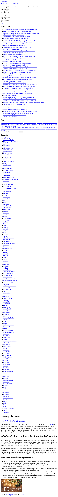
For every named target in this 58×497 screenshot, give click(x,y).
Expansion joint (6, 145)
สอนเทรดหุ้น (6, 312)
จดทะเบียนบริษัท (7, 186)
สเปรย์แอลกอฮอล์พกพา (9, 332)
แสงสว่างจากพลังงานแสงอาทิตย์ (29, 129)
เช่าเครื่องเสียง (6, 364)
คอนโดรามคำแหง (8, 175)
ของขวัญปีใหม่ (7, 165)
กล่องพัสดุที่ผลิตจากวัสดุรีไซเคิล (11, 59)
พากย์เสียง (5, 255)
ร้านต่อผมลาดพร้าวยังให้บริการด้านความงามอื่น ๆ (15, 54)
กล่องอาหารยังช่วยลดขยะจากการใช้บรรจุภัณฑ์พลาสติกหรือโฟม (19, 56)
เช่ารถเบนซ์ (6, 362)
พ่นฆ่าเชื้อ (5, 254)
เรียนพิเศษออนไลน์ (8, 380)
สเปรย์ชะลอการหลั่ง (8, 330)
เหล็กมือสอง (6, 392)
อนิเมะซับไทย (6, 342)
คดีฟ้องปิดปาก (6, 172)
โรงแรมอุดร (6, 405)
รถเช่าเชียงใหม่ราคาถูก (9, 271)
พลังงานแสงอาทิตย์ (9, 127)
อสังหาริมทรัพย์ (7, 346)
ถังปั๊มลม (5, 211)
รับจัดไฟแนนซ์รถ (7, 277)
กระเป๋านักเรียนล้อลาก (8, 161)
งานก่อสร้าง (6, 181)
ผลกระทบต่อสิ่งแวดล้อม (34, 124)
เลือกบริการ (9, 129)
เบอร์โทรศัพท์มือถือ (8, 371)
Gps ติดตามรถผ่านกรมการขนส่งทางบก (13, 147)
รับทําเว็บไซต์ (6, 287)
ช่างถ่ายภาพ (6, 197)
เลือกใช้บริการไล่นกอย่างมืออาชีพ (11, 49)
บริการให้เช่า (6, 239)
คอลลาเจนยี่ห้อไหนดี (8, 177)
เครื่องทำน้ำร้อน (35, 127)
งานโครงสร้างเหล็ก (8, 184)
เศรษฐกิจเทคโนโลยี (8, 383)
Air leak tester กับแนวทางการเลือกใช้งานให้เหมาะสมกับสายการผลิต (20, 29)
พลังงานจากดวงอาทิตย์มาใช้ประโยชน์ (51, 124)
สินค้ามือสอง (6, 323)
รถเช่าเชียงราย (7, 270)
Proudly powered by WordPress (8, 495)
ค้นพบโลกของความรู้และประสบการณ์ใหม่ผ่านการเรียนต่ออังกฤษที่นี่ (20, 111)
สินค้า (4, 321)
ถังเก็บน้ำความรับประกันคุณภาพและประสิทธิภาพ (15, 91)
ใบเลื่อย (5, 406)
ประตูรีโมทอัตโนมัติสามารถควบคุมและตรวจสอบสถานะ (17, 47)
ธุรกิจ (4, 232)
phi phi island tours (7, 153)
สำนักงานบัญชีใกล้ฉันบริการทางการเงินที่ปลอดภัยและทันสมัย (18, 97)
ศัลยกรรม (5, 305)
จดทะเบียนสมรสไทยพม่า (9, 188)
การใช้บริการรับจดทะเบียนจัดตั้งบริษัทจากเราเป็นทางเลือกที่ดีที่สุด (19, 70)
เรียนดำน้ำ (6, 374)
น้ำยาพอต (5, 234)
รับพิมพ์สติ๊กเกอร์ (7, 289)
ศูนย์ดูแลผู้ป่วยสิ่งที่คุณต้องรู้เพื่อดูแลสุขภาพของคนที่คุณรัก (17, 79)
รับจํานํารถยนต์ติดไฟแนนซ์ (10, 280)
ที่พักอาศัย (5, 227)
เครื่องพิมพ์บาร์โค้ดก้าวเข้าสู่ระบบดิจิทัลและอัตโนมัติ (16, 38)
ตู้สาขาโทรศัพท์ (7, 209)
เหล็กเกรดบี (6, 394)
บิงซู (18, 124)
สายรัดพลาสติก (7, 316)
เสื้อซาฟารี (6, 385)
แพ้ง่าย (5, 401)
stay (1, 123)
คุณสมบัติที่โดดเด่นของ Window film (12, 61)
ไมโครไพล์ (6, 412)
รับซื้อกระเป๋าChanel (8, 282)
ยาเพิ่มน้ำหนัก (6, 264)
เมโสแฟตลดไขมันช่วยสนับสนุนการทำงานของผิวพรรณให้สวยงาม (19, 99)
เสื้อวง (5, 390)
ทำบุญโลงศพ (6, 220)
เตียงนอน (5, 366)
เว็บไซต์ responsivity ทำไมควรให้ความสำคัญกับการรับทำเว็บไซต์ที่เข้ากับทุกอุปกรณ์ (23, 102)
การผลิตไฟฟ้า (11, 123)
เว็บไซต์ (12, 129)
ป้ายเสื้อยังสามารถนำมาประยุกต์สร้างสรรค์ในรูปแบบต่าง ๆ (17, 42)
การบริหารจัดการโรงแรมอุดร (10, 95)
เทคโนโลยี (6, 367)
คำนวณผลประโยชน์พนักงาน (10, 179)
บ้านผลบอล (6, 245)
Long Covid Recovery (8, 149)
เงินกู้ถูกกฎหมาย (7, 357)
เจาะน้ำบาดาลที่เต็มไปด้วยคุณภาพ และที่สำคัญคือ (15, 106)
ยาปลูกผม (5, 262)
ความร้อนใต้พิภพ (39, 123)
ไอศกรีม (3, 130)
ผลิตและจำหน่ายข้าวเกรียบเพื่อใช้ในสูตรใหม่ (14, 45)
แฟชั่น (4, 403)
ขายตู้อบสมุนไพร (7, 168)
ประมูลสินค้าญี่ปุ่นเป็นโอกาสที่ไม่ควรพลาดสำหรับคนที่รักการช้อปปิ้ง (20, 84)
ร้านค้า (5, 291)
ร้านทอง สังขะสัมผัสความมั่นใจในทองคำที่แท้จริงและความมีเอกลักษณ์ (20, 100)
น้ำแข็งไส (16, 124)
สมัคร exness (6, 307)
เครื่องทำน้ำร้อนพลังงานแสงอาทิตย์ (44, 127)
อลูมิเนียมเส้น (6, 344)
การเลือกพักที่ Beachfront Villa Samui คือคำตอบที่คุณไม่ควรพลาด (19, 51)
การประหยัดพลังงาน (5, 123)
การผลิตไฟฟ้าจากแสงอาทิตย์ (18, 123)
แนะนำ (5, 399)
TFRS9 (5, 158)
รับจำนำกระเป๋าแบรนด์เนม (10, 278)
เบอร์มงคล (6, 369)
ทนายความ (6, 213)
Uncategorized (6, 160)
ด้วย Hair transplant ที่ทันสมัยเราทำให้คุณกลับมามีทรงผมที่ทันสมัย (19, 86)
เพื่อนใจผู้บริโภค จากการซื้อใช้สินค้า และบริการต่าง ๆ (14, 3)
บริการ (5, 236)
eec (4, 144)
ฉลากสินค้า (6, 193)
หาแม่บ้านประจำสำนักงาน (9, 341)
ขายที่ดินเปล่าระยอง (8, 170)
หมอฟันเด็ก (6, 334)
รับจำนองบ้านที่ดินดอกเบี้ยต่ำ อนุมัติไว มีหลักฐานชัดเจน (17, 63)
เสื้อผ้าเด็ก (5, 389)
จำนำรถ (5, 190)
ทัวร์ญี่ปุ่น (5, 216)
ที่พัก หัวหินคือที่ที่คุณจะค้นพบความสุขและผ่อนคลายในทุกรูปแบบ (19, 77)
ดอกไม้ (5, 200)
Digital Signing (6, 142)
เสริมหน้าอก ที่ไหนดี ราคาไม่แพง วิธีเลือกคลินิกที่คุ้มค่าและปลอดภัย (20, 67)
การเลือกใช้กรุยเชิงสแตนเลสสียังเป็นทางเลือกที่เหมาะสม (17, 72)
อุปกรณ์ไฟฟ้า (6, 353)
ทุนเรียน (5, 230)
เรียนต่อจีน (6, 376)
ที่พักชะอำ (5, 225)
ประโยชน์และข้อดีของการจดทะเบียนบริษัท (14, 104)
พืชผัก (4, 257)
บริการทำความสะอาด (8, 238)
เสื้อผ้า (4, 387)
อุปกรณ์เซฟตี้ (6, 351)
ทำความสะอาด (7, 218)
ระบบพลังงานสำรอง (21, 127)
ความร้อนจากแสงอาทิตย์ (32, 123)
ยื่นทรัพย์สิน (6, 266)
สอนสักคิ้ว (5, 310)
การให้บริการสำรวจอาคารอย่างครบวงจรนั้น (14, 65)
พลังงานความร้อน (41, 124)
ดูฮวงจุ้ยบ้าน (6, 204)
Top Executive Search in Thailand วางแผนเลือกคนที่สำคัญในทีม (18, 90)
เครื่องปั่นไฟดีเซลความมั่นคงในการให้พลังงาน (14, 83)
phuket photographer (8, 154)
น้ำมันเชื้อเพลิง (12, 124)
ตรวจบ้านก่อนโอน (7, 206)
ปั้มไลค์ (5, 250)
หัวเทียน (5, 339)
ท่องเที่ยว (5, 214)
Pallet (4, 152)
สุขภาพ (5, 328)
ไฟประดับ (5, 410)
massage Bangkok (7, 151)
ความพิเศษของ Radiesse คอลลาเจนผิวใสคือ (14, 43)
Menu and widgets (5, 9)
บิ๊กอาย (5, 246)
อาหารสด (5, 348)
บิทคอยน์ (21, 124)
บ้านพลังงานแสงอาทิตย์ (26, 124)
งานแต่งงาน (6, 182)
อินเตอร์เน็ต (31, 127)
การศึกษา (5, 163)
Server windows (7, 157)
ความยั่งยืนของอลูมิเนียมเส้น (10, 116)
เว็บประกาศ (6, 382)
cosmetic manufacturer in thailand (10, 141)
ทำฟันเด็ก (5, 222)
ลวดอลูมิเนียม (6, 302)
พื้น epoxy (5, 259)
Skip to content (4, 1)
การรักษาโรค (26, 123)
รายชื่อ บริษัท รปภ (7, 298)
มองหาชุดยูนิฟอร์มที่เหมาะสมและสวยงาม (13, 75)
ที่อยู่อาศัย (5, 229)
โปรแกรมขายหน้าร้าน (39, 129)
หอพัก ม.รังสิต (6, 337)
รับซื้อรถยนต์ (6, 138)
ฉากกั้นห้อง (6, 195)
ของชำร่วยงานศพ (7, 166)
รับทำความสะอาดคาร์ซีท (9, 286)
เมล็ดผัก (5, 373)
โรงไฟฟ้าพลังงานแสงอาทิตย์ (50, 129)
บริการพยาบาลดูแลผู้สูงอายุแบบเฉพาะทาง (13, 35)
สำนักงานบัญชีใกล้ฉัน (8, 318)
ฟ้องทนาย (5, 261)
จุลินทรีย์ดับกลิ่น (7, 191)
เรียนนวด (5, 378)
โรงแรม (44, 129)
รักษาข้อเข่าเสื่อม (7, 275)
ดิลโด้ (4, 202)
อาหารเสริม (6, 350)
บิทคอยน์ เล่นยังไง (7, 248)
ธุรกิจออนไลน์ (7, 124)
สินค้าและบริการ (7, 326)
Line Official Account (8, 148)
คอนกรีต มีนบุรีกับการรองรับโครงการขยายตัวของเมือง (17, 31)
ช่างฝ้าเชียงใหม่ (7, 198)
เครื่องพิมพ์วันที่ (7, 355)
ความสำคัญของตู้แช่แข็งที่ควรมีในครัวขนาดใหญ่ (15, 109)
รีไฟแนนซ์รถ (6, 300)
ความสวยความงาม (8, 174)
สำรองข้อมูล (6, 319)
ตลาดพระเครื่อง (7, 207)
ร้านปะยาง (6, 294)
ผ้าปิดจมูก (5, 252)
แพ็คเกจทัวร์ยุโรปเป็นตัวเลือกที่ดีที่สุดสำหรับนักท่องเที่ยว (17, 74)
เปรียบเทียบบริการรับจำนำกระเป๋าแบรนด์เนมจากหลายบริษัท (18, 113)
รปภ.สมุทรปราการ (8, 273)
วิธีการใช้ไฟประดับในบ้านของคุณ (13, 421)
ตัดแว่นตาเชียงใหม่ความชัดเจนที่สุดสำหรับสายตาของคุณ (17, 93)
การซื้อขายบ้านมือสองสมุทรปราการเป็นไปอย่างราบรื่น (16, 36)
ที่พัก (4, 124)
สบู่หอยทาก (26, 127)
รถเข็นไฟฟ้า (6, 268)
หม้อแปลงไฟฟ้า (7, 335)
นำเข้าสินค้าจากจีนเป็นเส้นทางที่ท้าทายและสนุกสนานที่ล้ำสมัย (18, 88)
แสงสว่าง (22, 129)
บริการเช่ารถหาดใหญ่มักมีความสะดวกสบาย (14, 81)
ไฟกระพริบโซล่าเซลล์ (8, 408)
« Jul (2, 23)
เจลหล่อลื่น (6, 358)
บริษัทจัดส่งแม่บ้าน (8, 241)
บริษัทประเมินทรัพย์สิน (8, 243)
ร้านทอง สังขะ (6, 293)
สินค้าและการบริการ (8, 325)
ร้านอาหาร (6, 296)
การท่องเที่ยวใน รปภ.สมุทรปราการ (12, 107)
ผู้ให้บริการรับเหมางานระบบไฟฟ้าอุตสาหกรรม (14, 58)
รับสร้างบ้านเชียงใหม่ (8, 140)
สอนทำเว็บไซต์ (7, 309)
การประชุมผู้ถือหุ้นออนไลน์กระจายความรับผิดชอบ (15, 68)
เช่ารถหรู (5, 360)
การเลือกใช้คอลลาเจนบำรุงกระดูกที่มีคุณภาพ (14, 52)
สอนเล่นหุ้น (6, 314)
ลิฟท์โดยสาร (6, 303)
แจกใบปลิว (6, 396)
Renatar (5, 156)
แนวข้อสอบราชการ (8, 398)
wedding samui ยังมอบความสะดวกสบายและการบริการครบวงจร (19, 40)
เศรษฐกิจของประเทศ (17, 129)
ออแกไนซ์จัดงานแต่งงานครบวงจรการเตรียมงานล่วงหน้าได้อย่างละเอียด (21, 33)
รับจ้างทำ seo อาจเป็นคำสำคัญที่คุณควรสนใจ (14, 115)
